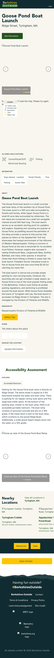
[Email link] (24, 336)
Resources (21, 546)
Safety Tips (9, 317)
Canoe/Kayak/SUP (17, 159)
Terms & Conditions (18, 600)
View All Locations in (34, 499)
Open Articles (26, 561)
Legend (10, 102)
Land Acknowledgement (20, 605)
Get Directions (11, 36)
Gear (35, 546)
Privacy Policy (38, 600)
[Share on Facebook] (11, 336)
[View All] (4, 159)
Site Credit (40, 605)
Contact (39, 594)
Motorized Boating (17, 163)
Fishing (39, 159)
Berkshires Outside (21, 594)
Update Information (13, 349)
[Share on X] (18, 336)
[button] (5, 69)
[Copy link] (5, 336)
